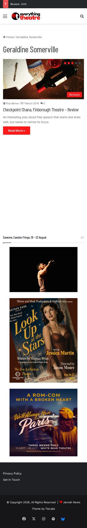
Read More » (16, 130)
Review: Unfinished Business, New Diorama (37, 4)
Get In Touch (11, 479)
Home (9, 37)
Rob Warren (12, 103)
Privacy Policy (12, 473)
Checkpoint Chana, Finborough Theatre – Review (41, 109)
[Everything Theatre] (26, 16)
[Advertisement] (43, 186)
